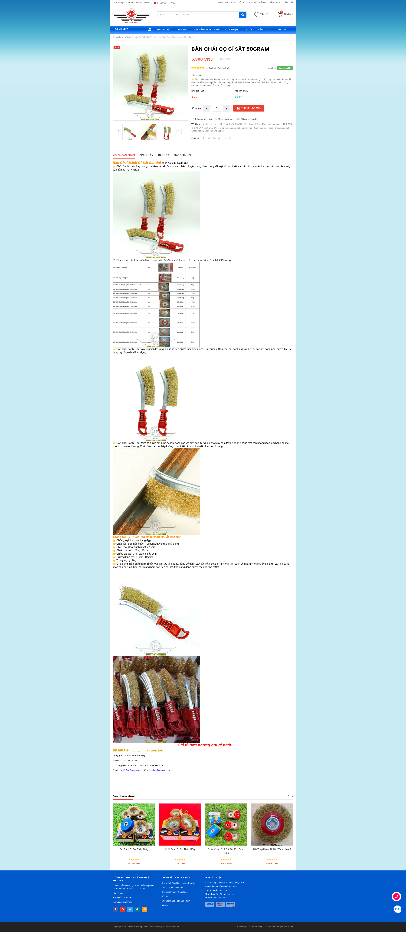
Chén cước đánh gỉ (271, 124)
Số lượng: (196, 108)
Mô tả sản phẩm (124, 155)
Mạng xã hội (182, 155)
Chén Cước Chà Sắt (233, 124)
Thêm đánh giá (223, 68)
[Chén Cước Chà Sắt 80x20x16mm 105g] (226, 825)
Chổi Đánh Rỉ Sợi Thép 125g (180, 849)
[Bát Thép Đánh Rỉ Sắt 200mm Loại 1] (272, 825)
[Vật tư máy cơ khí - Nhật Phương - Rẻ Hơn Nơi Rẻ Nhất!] (132, 16)
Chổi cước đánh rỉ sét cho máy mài (236, 128)
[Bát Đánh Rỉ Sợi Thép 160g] (134, 825)
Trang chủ (117, 37)
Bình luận (146, 155)
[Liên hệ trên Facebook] (115, 909)
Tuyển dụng (256, 926)
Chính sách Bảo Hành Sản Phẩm (175, 901)
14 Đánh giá (211, 68)
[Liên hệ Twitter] (130, 909)
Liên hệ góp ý (118, 893)
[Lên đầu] (5, 926)
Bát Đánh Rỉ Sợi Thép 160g (134, 849)
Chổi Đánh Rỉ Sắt (252, 124)
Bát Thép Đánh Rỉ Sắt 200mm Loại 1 (272, 849)
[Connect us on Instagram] (144, 909)
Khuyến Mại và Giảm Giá (172, 887)
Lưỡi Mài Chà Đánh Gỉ (214, 131)
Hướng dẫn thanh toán (122, 902)
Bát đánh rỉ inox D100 (212, 124)
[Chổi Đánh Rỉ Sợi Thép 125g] (180, 825)
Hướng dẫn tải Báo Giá (123, 897)
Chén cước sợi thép (263, 128)
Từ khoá (164, 155)
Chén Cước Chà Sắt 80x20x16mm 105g (226, 851)
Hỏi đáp (164, 896)
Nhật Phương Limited (139, 926)
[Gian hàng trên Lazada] (137, 909)
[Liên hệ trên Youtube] (122, 909)
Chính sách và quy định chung (174, 892)
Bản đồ (164, 905)
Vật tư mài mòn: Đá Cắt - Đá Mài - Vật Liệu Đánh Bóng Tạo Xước (153, 37)
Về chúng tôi (241, 926)
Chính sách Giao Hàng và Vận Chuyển (178, 883)
